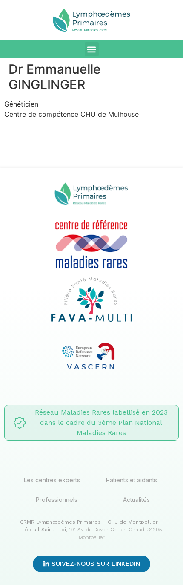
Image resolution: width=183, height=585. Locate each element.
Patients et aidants (131, 480)
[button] (92, 49)
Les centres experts (52, 480)
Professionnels (56, 499)
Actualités (136, 499)
